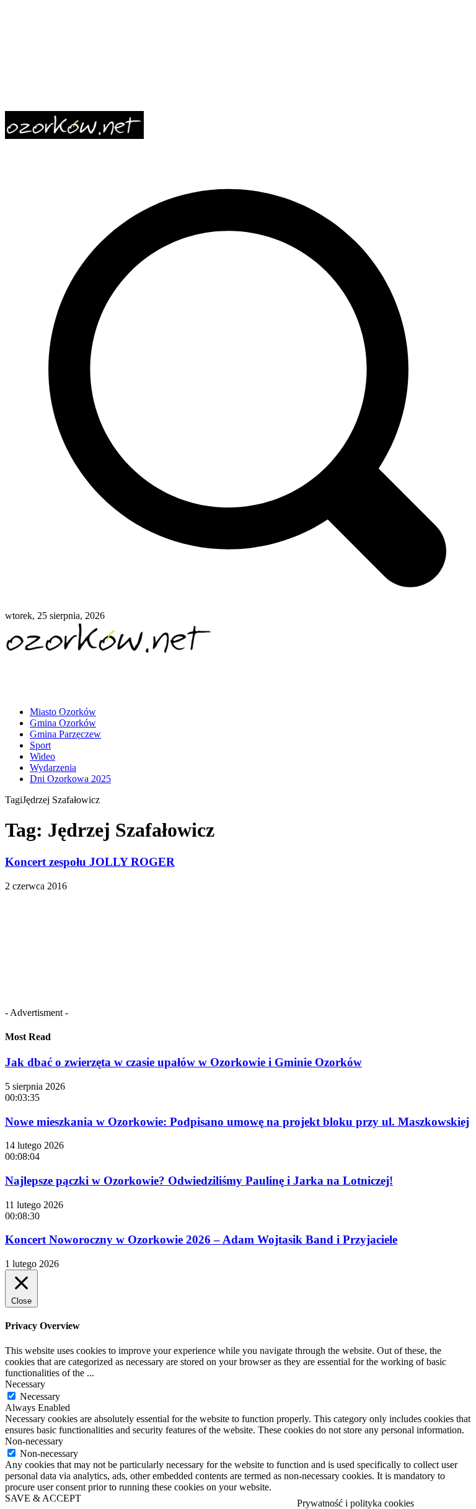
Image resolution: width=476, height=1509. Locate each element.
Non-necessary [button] (34, 1441)
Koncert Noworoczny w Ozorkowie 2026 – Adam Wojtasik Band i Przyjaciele (201, 1239)
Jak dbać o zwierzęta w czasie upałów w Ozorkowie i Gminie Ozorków (183, 1062)
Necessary (40, 1396)
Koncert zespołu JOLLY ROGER (90, 861)
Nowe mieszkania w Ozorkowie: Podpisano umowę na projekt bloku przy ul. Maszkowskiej (237, 1121)
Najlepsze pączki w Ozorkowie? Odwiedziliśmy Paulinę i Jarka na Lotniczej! (199, 1180)
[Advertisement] (150, 675)
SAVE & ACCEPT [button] (43, 1498)
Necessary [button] (25, 1384)
